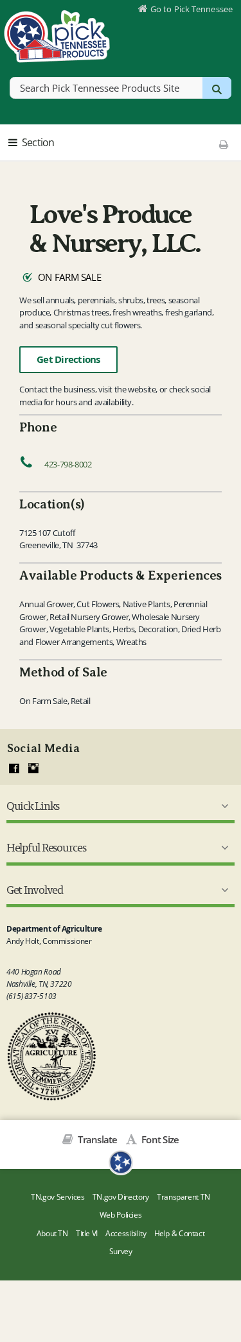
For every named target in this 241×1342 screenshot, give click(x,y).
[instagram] (33, 769)
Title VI (87, 1233)
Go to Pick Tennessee (191, 9)
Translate (97, 1139)
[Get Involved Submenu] (222, 890)
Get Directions (68, 359)
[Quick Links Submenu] (222, 806)
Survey (120, 1251)
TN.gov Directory (121, 1196)
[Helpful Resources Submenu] (222, 847)
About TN (52, 1233)
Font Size (159, 1139)
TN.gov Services (57, 1196)
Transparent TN (183, 1196)
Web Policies (121, 1214)
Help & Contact (179, 1233)
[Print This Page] (224, 144)
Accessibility (125, 1233)
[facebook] (14, 769)
